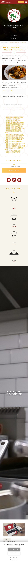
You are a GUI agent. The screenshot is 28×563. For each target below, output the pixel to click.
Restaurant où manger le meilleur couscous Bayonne (15, 145)
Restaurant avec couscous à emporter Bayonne (14, 126)
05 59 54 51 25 (14, 35)
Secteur (6, 42)
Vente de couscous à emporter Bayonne (13, 151)
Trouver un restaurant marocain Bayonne (13, 150)
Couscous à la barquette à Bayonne (9, 91)
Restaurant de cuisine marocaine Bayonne (13, 130)
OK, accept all (14, 549)
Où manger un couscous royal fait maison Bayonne (15, 122)
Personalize (14, 557)
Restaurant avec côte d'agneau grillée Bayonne (14, 125)
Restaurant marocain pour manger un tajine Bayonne (15, 143)
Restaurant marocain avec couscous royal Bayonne (15, 135)
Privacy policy (14, 559)
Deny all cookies (14, 553)
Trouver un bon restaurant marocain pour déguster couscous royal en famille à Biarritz (14, 108)
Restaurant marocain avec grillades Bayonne (14, 136)
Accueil (2, 42)
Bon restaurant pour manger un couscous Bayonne (15, 116)
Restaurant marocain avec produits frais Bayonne (14, 137)
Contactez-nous (14, 38)
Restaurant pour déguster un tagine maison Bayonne (15, 146)
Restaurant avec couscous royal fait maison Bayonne (15, 128)
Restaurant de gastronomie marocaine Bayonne (14, 134)
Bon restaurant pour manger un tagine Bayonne (14, 117)
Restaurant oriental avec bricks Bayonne (13, 144)
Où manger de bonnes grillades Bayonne (13, 120)
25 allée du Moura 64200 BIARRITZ (14, 36)
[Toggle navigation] (26, 2)
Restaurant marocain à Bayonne (8, 90)
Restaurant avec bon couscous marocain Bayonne (15, 124)
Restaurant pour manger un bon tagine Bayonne (14, 147)
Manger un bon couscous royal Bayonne (13, 118)
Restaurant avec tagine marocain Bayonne (13, 129)
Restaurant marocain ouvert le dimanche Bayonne (15, 138)
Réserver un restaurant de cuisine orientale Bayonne (15, 123)
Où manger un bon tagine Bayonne (12, 121)
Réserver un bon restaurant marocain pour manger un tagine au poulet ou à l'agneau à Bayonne (14, 107)
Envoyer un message (14, 170)
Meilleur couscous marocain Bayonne (12, 119)
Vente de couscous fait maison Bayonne (13, 152)
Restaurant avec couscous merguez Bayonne (14, 127)
